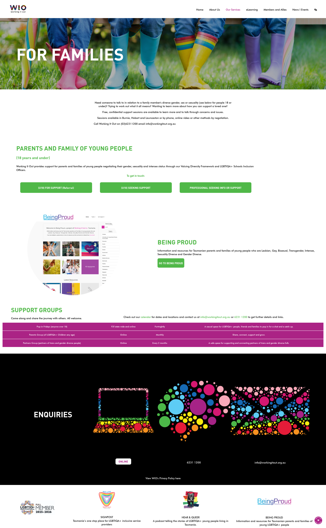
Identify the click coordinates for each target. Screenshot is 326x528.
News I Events (300, 9)
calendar (146, 317)
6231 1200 (240, 317)
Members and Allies (275, 9)
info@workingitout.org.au (215, 317)
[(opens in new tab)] (106, 499)
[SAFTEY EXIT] (318, 520)
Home (199, 9)
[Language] (314, 9)
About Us (214, 9)
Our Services (233, 9)
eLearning (252, 9)
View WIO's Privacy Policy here (163, 478)
